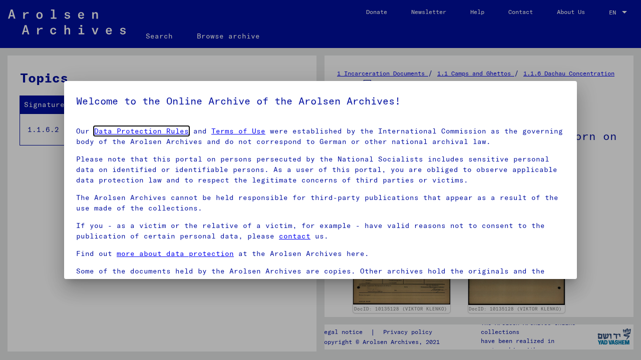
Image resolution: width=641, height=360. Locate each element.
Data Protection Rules (141, 131)
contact (294, 236)
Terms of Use (238, 131)
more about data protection (175, 253)
